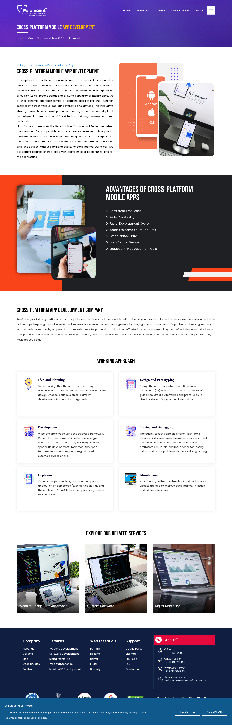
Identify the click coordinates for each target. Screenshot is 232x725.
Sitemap (131, 653)
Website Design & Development (43, 606)
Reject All (187, 712)
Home (126, 10)
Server (94, 659)
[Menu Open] (211, 10)
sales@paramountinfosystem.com (188, 680)
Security (95, 669)
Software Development (64, 653)
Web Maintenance (61, 664)
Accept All (214, 712)
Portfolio (28, 669)
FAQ (128, 664)
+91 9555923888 (174, 653)
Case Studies (180, 10)
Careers (28, 653)
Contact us (133, 669)
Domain (95, 648)
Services (142, 10)
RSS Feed (131, 659)
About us (28, 648)
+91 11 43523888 (174, 662)
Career (160, 10)
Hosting (95, 653)
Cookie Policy (134, 648)
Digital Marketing (167, 606)
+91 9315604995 (174, 671)
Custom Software (100, 606)
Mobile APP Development (65, 669)
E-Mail (93, 664)
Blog (199, 10)
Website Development (63, 648)
